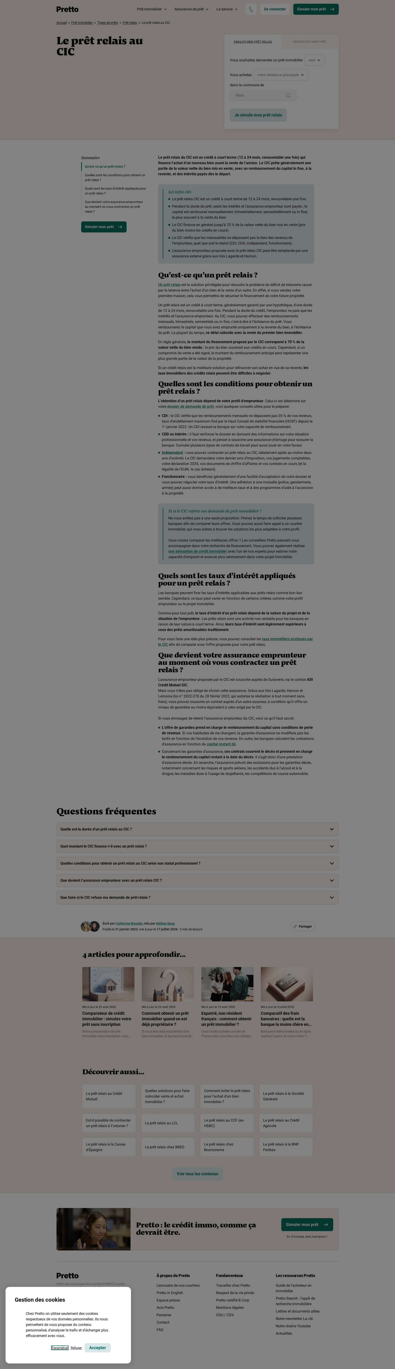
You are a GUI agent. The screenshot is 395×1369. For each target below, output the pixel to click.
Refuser (76, 1348)
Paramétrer (60, 1348)
